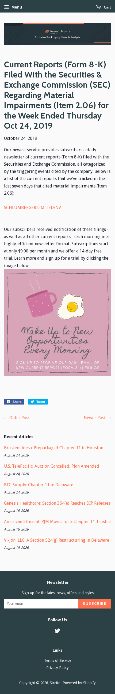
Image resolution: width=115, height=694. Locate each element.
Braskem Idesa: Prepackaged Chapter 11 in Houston (53, 447)
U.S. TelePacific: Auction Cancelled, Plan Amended (51, 466)
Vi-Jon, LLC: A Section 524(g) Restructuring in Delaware (56, 540)
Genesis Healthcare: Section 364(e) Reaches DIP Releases (57, 503)
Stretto (55, 683)
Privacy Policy (57, 668)
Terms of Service (57, 660)
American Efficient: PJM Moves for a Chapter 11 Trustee (57, 521)
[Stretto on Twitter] (57, 632)
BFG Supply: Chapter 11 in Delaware (38, 484)
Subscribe (94, 603)
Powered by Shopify (79, 683)
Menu (16, 7)
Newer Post (95, 417)
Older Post (19, 417)
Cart (107, 7)
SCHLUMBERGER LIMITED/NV (32, 207)
